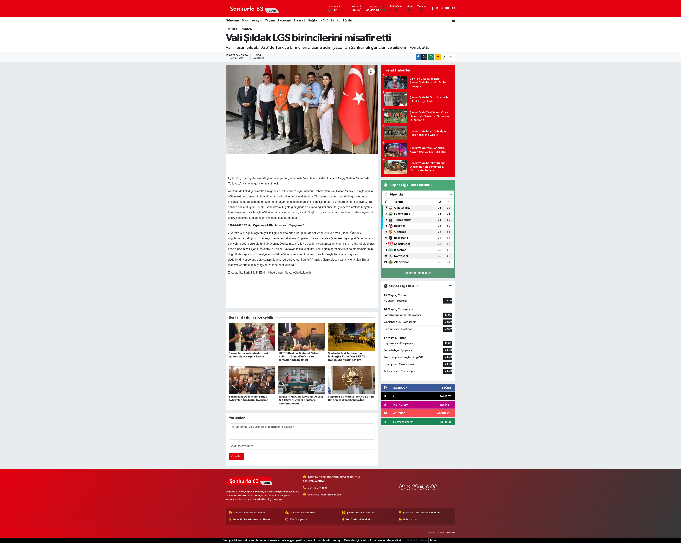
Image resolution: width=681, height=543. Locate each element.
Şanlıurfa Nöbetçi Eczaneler (249, 512)
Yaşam (270, 20)
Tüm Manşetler (298, 519)
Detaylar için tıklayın (418, 272)
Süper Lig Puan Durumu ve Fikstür (252, 519)
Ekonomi (284, 20)
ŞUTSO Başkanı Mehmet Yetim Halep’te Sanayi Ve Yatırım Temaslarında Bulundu (298, 356)
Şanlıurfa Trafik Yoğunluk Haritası (421, 512)
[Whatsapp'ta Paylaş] (431, 57)
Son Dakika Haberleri (358, 519)
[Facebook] (402, 487)
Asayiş (257, 20)
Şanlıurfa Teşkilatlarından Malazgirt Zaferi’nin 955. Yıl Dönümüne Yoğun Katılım (346, 356)
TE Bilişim (450, 532)
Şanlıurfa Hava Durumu (303, 512)
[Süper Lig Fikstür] (450, 286)
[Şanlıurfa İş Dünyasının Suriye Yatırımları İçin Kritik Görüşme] (252, 380)
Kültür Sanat (330, 20)
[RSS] (434, 487)
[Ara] (453, 8)
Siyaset (299, 20)
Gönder (236, 456)
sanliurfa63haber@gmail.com (324, 494)
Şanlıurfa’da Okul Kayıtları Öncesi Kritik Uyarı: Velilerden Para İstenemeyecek (300, 400)
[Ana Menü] (453, 21)
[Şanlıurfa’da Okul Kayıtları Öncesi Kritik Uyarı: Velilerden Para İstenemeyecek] (301, 380)
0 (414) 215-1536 (318, 487)
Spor (245, 20)
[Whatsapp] (428, 487)
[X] (408, 487)
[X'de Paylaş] (424, 57)
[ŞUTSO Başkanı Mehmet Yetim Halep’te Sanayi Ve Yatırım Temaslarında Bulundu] (301, 336)
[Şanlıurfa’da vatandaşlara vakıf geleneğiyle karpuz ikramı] (252, 336)
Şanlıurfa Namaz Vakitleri (361, 512)
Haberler (231, 29)
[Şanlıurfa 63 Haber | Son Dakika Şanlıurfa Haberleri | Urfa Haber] (252, 8)
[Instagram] (415, 487)
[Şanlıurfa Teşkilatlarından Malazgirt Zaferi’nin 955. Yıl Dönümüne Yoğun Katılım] (351, 336)
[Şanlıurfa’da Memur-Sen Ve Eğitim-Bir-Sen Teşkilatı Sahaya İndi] (351, 380)
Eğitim (348, 20)
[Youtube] (421, 487)
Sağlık (312, 20)
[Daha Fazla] (438, 57)
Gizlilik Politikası (417, 540)
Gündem (232, 20)
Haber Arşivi (410, 519)
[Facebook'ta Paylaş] (418, 57)
